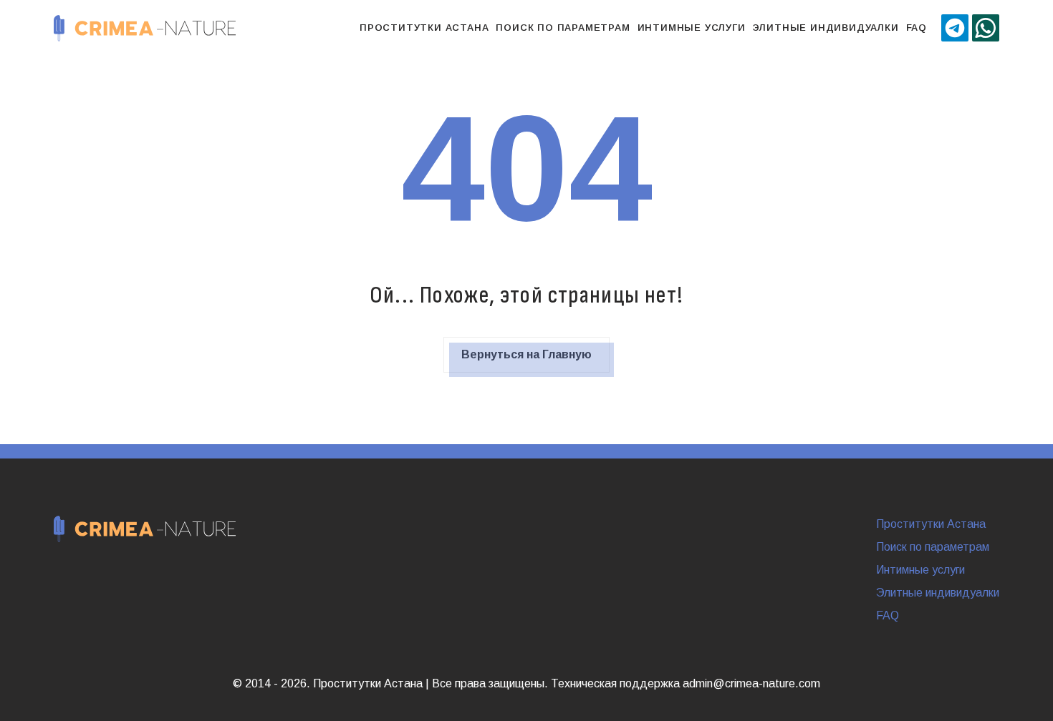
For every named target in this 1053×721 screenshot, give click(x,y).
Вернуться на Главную (526, 354)
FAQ (916, 27)
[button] (954, 27)
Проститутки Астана (424, 27)
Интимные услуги (692, 27)
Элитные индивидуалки (826, 27)
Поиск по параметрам (563, 27)
